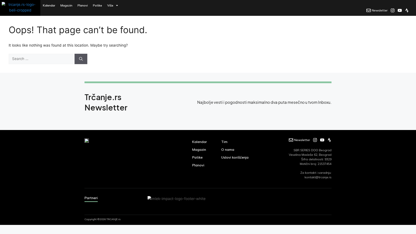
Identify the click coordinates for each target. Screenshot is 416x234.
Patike (97, 5)
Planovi (83, 5)
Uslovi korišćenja (235, 157)
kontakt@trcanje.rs (318, 177)
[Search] (81, 59)
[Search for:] (42, 59)
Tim (224, 142)
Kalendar (49, 5)
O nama (227, 149)
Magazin (66, 5)
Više (110, 5)
